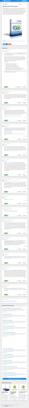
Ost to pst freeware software (7, 314)
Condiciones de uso (13, 404)
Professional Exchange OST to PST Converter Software (12, 308)
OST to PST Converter (9, 162)
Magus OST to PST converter (7, 258)
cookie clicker (9, 199)
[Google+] (7, 405)
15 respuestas (5, 352)
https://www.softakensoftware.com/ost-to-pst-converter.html (15, 150)
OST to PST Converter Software (8, 354)
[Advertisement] (11, 17)
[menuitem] (6, 44)
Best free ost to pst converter (7, 320)
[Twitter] (5, 405)
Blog (8, 404)
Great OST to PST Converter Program (9, 332)
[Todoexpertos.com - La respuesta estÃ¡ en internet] (7, 1)
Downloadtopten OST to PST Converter (9, 372)
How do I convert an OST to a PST (8, 348)
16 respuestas (5, 358)
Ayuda (7, 404)
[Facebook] (6, 405)
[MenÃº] (3, 1)
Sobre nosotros (4, 404)
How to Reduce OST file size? (7, 360)
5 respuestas (5, 364)
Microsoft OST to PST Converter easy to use (10, 366)
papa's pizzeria (23, 288)
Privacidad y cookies (18, 404)
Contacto (10, 404)
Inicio (2, 404)
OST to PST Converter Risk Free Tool (9, 326)
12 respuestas (5, 370)
